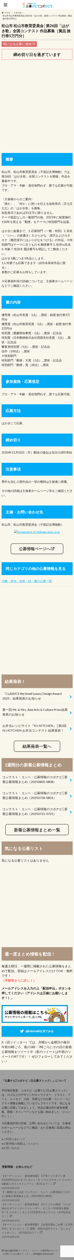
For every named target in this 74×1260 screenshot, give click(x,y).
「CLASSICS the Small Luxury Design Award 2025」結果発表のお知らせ (32, 696)
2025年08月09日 (36, 1196)
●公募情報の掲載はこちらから (20, 1143)
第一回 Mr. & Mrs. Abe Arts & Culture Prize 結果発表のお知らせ (35, 712)
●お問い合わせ (11, 1148)
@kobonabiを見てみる (40, 1031)
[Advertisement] (37, 103)
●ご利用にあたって (13, 1139)
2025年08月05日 (37, 1230)
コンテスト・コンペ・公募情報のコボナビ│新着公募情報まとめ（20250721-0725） (34, 811)
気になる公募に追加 (17, 44)
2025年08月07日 (36, 1212)
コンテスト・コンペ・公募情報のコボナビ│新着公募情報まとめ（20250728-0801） (34, 795)
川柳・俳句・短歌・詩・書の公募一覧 (27, 581)
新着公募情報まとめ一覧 (37, 829)
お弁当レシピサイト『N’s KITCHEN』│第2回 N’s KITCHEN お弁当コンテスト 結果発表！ (34, 728)
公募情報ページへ (35, 548)
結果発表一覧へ (37, 746)
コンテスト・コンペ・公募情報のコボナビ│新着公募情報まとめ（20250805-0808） (34, 779)
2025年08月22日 (37, 1182)
